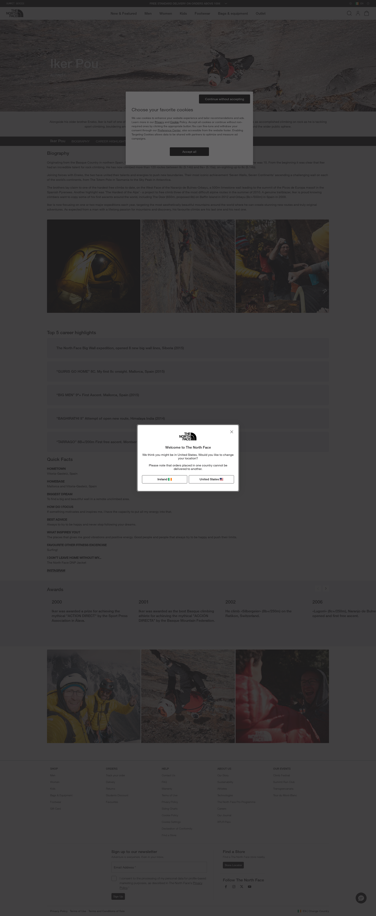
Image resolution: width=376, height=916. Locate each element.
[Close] (231, 431)
